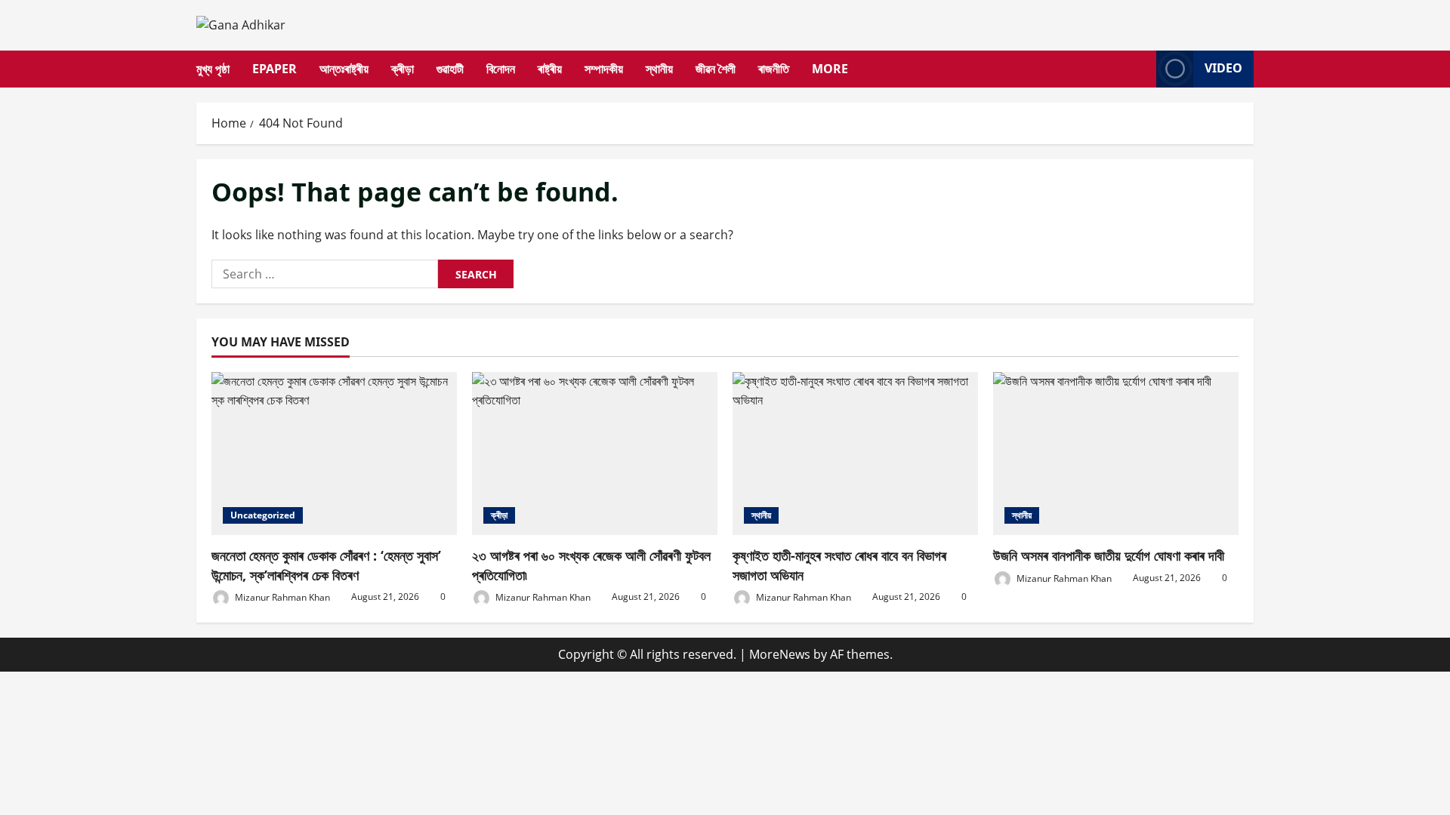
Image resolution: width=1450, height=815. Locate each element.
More (830, 68)
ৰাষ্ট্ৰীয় (550, 68)
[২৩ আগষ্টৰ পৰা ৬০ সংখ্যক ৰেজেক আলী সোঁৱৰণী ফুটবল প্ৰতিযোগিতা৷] (594, 454)
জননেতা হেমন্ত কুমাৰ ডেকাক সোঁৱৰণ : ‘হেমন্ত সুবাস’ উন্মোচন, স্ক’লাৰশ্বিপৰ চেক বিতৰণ (326, 564)
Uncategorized (262, 515)
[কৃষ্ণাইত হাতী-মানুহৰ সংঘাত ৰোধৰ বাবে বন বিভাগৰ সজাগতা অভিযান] (855, 454)
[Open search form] (1140, 68)
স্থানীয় (659, 68)
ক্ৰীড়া (402, 68)
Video (1223, 68)
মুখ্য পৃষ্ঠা (213, 68)
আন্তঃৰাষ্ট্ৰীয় (344, 68)
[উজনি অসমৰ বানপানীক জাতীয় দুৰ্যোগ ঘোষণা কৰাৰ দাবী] (1116, 454)
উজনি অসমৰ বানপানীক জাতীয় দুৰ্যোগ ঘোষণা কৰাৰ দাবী (1108, 555)
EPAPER (274, 68)
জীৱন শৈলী (716, 68)
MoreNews (779, 654)
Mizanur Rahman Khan (281, 596)
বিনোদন (500, 68)
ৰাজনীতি (773, 68)
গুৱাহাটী (450, 68)
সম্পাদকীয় (604, 68)
